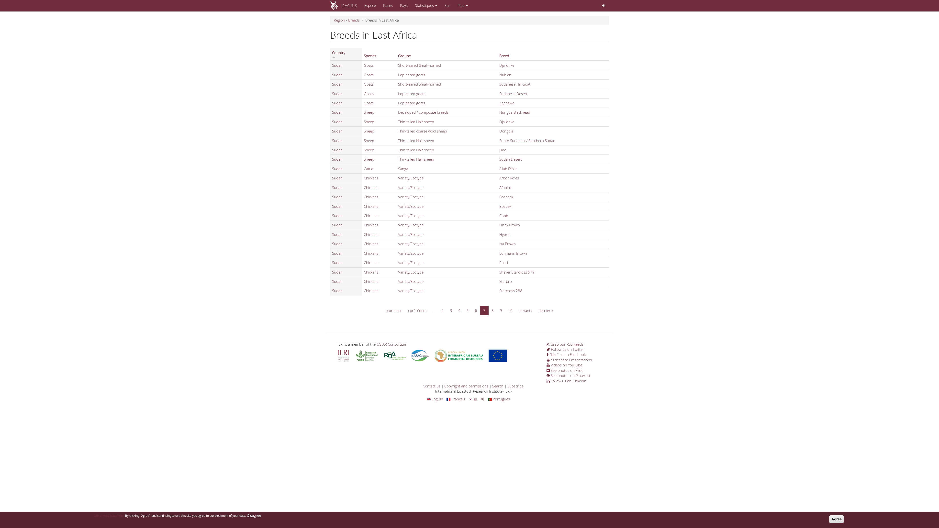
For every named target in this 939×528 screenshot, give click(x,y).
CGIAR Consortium (392, 344)
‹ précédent (417, 310)
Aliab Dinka (508, 168)
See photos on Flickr (567, 370)
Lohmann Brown (513, 253)
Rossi (503, 262)
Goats (369, 65)
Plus (461, 5)
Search (497, 386)
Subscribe (515, 386)
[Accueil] (335, 6)
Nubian (505, 74)
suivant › (525, 310)
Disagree (254, 515)
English (437, 398)
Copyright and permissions (466, 386)
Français (457, 398)
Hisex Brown (509, 224)
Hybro (504, 234)
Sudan (337, 65)
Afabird (505, 187)
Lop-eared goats (411, 74)
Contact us (431, 386)
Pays (404, 5)
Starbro (505, 281)
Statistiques (425, 5)
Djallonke (506, 65)
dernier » (545, 310)
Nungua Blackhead (514, 112)
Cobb (503, 215)
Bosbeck (506, 196)
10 (510, 310)
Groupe (404, 55)
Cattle (368, 168)
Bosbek (505, 206)
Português (501, 398)
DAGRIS (349, 5)
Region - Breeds (347, 20)
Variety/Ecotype (411, 178)
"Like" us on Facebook (567, 354)
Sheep (369, 112)
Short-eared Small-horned (419, 65)
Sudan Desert (510, 159)
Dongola (506, 131)
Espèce (370, 5)
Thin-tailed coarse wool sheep (422, 131)
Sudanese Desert (513, 93)
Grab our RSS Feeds (566, 344)
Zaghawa (506, 102)
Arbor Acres (509, 178)
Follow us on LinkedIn (568, 380)
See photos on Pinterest (570, 375)
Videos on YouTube (566, 365)
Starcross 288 (510, 290)
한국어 (478, 398)
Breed (504, 55)
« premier (394, 310)
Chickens (371, 178)
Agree (836, 519)
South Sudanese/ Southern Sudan (527, 140)
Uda (502, 149)
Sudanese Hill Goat (514, 84)
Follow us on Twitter (567, 349)
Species (370, 55)
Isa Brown (507, 243)
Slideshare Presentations (571, 359)
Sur (447, 5)
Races (388, 5)
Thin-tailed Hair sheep (416, 121)
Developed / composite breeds (423, 112)
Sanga (403, 168)
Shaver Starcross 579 (517, 272)
